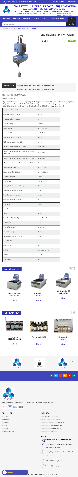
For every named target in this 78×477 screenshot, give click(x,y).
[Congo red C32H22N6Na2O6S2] (14, 326)
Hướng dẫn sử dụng (8, 431)
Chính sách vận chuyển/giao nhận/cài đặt (53, 422)
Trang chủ (6, 416)
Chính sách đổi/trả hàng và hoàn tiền (52, 428)
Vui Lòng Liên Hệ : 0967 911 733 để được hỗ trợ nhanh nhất (36, 85)
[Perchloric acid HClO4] (39, 326)
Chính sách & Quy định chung (50, 416)
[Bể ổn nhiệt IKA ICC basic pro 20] (39, 282)
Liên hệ (5, 428)
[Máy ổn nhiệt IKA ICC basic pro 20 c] (63, 281)
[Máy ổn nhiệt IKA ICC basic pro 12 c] (14, 282)
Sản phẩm (6, 422)
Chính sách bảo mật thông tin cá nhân (52, 425)
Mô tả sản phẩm (9, 85)
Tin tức (5, 425)
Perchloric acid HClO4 (39, 337)
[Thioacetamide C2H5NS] (63, 326)
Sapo (55, 474)
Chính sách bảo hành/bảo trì (49, 431)
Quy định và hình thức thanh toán (51, 419)
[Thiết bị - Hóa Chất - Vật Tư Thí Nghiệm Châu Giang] (39, 10)
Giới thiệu (6, 419)
